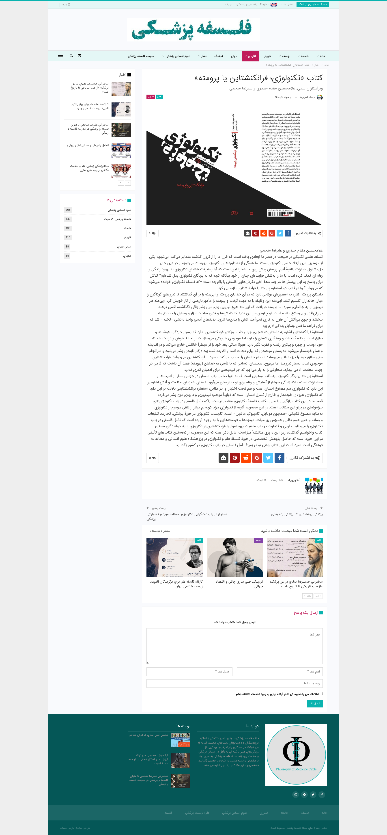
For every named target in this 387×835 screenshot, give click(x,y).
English (264, 4)
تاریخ (267, 56)
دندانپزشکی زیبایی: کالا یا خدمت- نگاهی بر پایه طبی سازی (89, 168)
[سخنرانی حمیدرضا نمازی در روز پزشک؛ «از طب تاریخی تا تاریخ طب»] (295, 557)
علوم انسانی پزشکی (178, 56)
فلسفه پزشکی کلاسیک (117, 219)
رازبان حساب (67, 828)
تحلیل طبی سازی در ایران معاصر (148, 735)
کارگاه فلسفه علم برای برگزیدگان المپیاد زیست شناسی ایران (90, 106)
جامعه (286, 56)
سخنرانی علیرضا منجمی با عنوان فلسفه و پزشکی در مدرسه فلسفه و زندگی (88, 128)
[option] (97, 131)
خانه (322, 56)
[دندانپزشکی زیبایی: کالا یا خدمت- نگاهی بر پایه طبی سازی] (121, 171)
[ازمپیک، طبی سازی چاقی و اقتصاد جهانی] (235, 557)
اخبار (159, 96)
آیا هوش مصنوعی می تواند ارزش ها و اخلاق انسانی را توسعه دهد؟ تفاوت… (148, 759)
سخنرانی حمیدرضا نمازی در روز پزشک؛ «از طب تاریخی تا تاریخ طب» (90, 87)
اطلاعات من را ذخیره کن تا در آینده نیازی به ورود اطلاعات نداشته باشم (277, 694)
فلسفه (305, 56)
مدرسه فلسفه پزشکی (141, 56)
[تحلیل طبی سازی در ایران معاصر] (180, 740)
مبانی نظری (124, 246)
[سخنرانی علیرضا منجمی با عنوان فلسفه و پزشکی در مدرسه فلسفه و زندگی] (121, 130)
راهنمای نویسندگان (246, 4)
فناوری (252, 56)
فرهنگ (219, 56)
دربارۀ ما (228, 4)
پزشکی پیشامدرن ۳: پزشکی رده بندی (297, 514)
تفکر (203, 56)
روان (234, 56)
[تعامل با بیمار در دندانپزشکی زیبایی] (121, 150)
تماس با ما (287, 4)
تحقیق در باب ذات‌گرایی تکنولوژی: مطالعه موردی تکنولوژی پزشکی (186, 517)
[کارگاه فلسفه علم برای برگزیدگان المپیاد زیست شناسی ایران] (174, 557)
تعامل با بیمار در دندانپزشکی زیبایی (88, 145)
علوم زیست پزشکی (197, 812)
